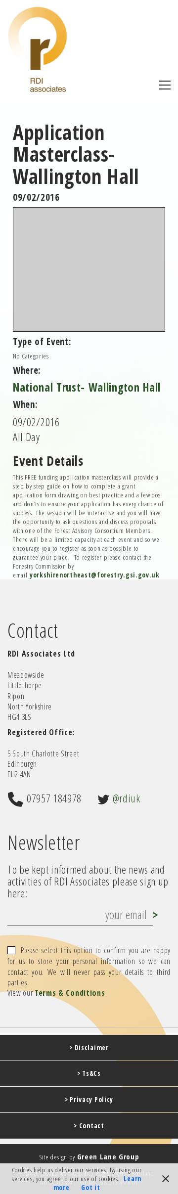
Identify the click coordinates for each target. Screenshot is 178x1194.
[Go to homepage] (37, 49)
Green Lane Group (108, 1156)
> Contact (89, 1125)
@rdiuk (126, 798)
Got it (90, 1187)
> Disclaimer (88, 1047)
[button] (165, 85)
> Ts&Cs (89, 1073)
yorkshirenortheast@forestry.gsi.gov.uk (95, 575)
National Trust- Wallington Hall (87, 387)
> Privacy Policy (89, 1099)
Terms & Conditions (70, 993)
